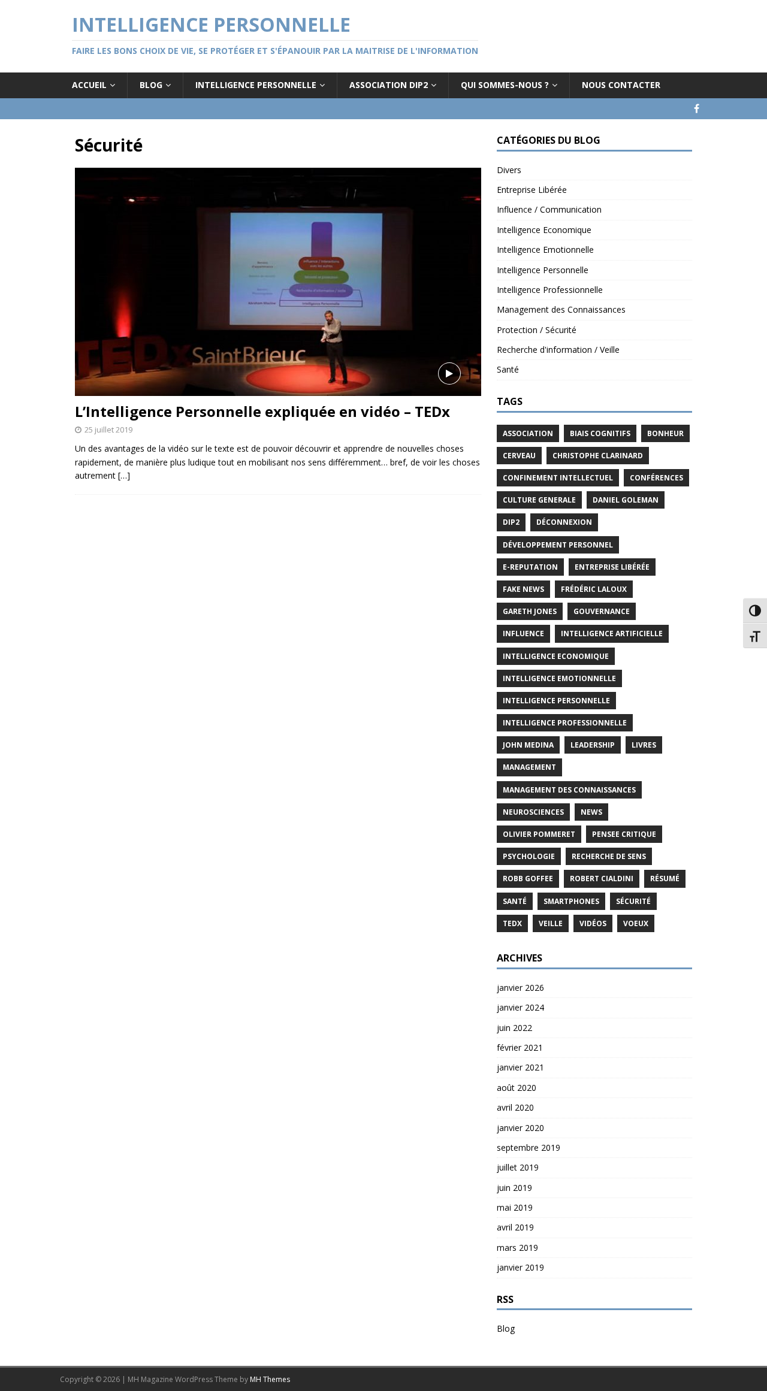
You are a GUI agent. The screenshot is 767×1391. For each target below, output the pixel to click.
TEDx (512, 923)
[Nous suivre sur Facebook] (696, 108)
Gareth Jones (530, 611)
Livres (644, 745)
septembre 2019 (528, 1147)
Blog (151, 84)
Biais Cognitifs (600, 433)
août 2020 (516, 1087)
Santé (508, 369)
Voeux (635, 923)
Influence (523, 633)
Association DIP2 (388, 84)
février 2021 (520, 1047)
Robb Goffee (528, 878)
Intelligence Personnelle (255, 84)
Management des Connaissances (561, 309)
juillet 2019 (518, 1167)
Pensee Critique (624, 834)
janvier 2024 (520, 1007)
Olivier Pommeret (539, 834)
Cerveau (519, 455)
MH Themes (270, 1379)
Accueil (89, 84)
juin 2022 (514, 1027)
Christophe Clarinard (597, 455)
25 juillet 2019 (108, 429)
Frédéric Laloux (594, 589)
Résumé (665, 878)
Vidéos (592, 923)
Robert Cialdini (601, 878)
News (591, 812)
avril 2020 (515, 1107)
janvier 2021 (520, 1067)
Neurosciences (533, 812)
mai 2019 (515, 1207)
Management (529, 767)
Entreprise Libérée (532, 189)
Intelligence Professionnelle (550, 289)
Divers (509, 170)
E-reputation (530, 567)
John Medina (528, 745)
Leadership (592, 745)
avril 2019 (515, 1227)
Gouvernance (601, 611)
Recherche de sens (609, 856)
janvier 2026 (520, 987)
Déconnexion (564, 522)
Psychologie (529, 856)
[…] (124, 475)
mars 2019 (517, 1247)
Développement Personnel (558, 545)
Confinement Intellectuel (558, 478)
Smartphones (571, 901)
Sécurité (633, 901)
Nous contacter (621, 84)
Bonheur (665, 433)
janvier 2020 (520, 1127)
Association (528, 433)
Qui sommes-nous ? (505, 84)
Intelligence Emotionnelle (545, 249)
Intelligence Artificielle (612, 633)
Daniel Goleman (626, 500)
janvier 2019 (520, 1267)
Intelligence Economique (544, 229)
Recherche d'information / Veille (558, 349)
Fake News (523, 589)
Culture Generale (539, 500)
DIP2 (511, 522)
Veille (551, 923)
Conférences (656, 478)
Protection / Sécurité (536, 329)
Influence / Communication (549, 209)
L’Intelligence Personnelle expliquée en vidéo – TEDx (262, 411)
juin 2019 (514, 1187)
